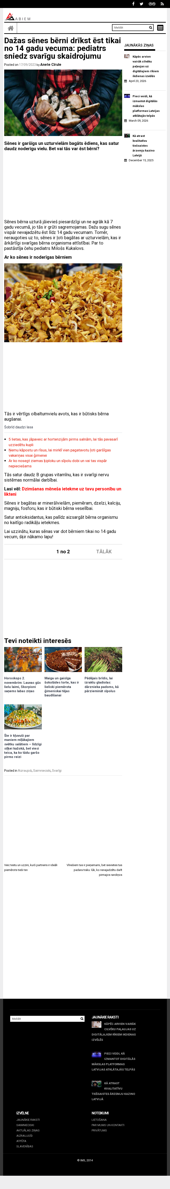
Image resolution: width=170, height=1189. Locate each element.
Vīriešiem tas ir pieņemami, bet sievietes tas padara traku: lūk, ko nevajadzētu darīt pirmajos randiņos (94, 869)
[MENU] (160, 28)
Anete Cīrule (50, 64)
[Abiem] (10, 28)
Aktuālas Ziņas (28, 1130)
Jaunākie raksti (28, 1119)
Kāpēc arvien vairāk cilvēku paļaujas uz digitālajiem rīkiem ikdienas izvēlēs (146, 66)
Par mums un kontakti (108, 1125)
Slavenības (24, 1146)
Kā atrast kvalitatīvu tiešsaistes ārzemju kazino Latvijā (144, 145)
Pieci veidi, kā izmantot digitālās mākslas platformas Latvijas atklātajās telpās (146, 106)
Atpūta (21, 1141)
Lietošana (99, 1119)
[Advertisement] (63, 186)
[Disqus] (63, 941)
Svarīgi (57, 770)
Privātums (99, 1130)
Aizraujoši (25, 770)
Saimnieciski (42, 770)
